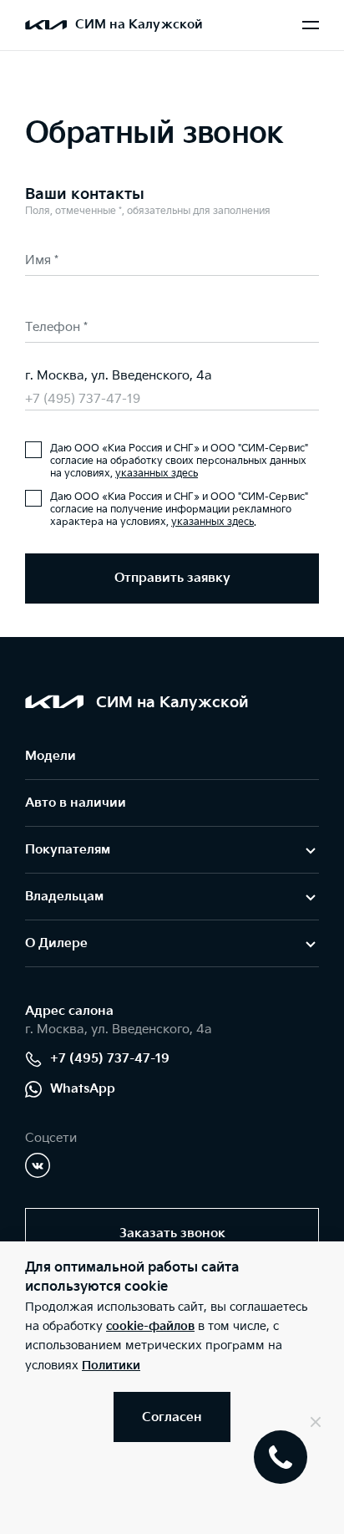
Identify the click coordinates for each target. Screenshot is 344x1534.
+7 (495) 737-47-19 (82, 399)
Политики (111, 1365)
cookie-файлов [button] (150, 1326)
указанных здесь (156, 473)
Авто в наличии (75, 803)
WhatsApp (82, 1089)
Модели (50, 756)
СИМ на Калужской (139, 25)
